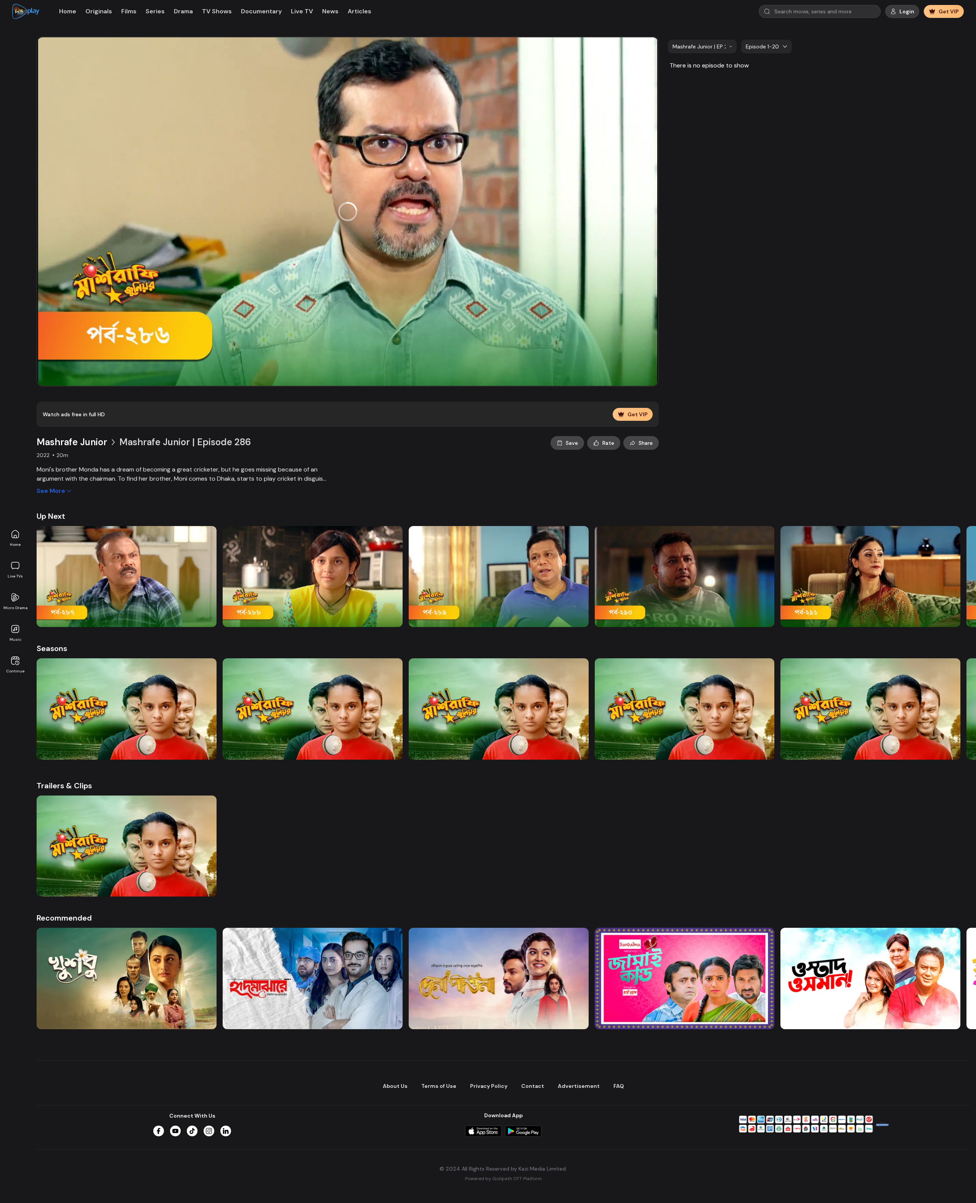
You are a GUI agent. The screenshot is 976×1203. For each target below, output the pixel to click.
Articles (359, 11)
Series (155, 11)
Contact (532, 1086)
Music (15, 639)
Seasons (52, 648)
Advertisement (579, 1086)
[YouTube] (175, 1131)
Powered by (503, 1179)
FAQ (618, 1086)
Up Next (51, 516)
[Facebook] (158, 1131)
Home (15, 544)
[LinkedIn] (225, 1131)
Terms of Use (438, 1086)
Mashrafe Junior (72, 442)
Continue (15, 671)
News (330, 11)
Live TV (302, 11)
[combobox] (702, 46)
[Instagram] (209, 1131)
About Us (395, 1086)
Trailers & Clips (64, 786)
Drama (183, 11)
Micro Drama (15, 607)
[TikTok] (192, 1131)
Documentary (261, 11)
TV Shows (217, 11)
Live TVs (15, 576)
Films (128, 11)
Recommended (64, 918)
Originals (98, 11)
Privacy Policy (488, 1086)
